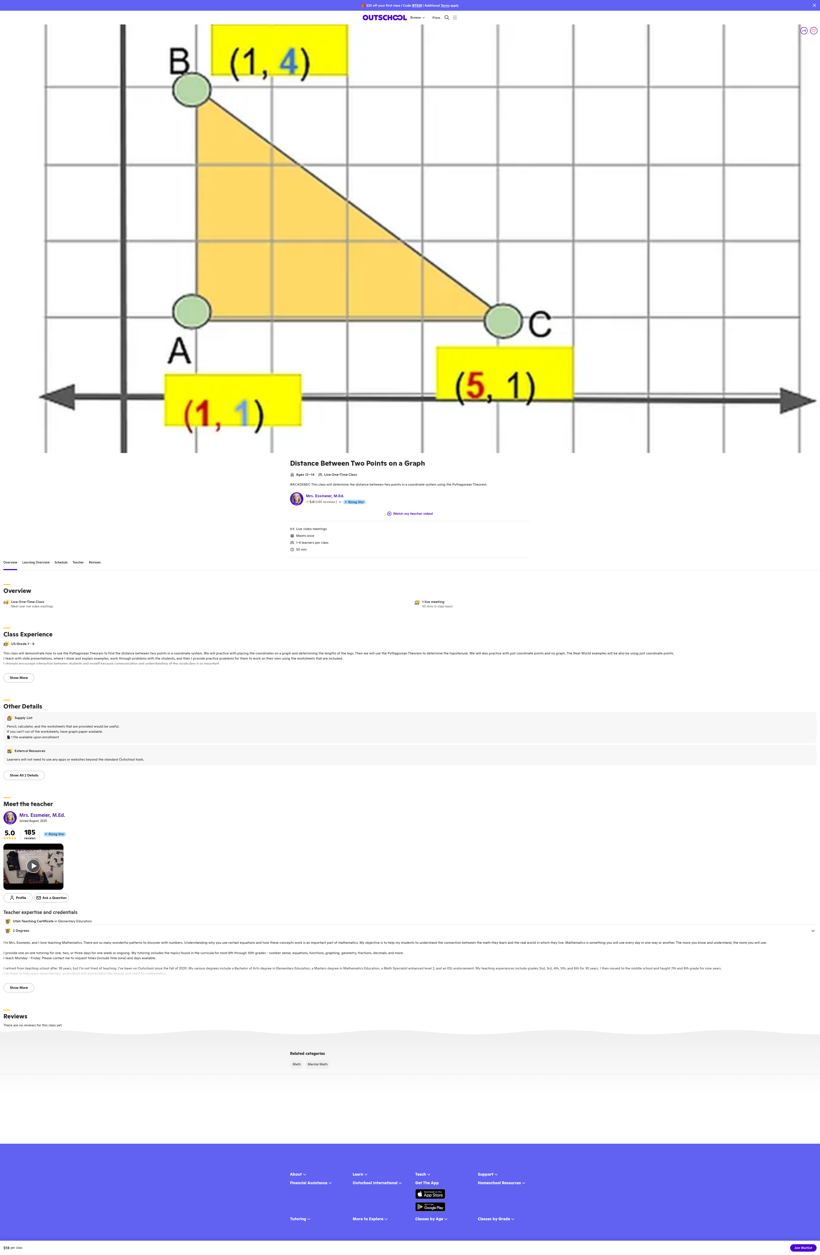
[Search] (447, 17)
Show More (19, 677)
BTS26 (417, 5)
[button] (410, 931)
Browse (415, 18)
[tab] (10, 562)
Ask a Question (54, 898)
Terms (445, 5)
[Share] (804, 30)
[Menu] (455, 17)
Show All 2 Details (24, 775)
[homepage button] (385, 17)
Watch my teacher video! (413, 514)
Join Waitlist (803, 1248)
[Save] (813, 30)
